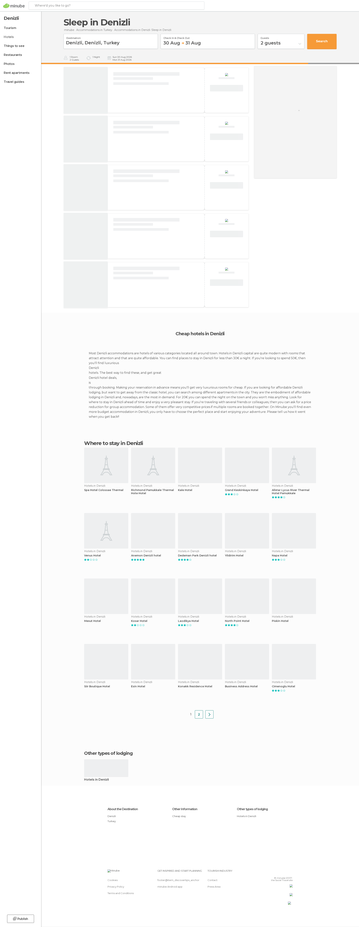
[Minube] (14, 5)
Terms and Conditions (121, 893)
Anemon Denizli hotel (146, 555)
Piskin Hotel (280, 621)
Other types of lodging (252, 809)
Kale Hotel (185, 490)
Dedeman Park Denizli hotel (197, 555)
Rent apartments (17, 73)
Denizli (112, 816)
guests (273, 43)
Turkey (112, 821)
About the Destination (123, 809)
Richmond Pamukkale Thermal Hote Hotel (152, 492)
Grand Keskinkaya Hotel (241, 490)
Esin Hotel (138, 686)
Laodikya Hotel (188, 621)
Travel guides (14, 82)
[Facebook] (271, 872)
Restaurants (13, 55)
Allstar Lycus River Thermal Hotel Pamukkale (290, 492)
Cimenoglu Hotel (283, 686)
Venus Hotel (92, 555)
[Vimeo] (283, 872)
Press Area (214, 886)
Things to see (14, 46)
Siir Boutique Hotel (97, 686)
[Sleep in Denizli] (209, 714)
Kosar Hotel (139, 621)
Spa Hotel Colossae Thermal (103, 490)
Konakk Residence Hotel (195, 686)
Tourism (10, 28)
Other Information (184, 809)
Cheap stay (179, 816)
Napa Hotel (279, 555)
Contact (212, 880)
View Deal (227, 88)
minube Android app (169, 886)
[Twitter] (277, 872)
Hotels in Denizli (96, 779)
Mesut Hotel (92, 621)
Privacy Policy (116, 886)
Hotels (9, 37)
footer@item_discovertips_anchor (178, 880)
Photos (9, 64)
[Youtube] (290, 872)
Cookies (113, 880)
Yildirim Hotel (234, 555)
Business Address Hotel (241, 686)
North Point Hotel (237, 621)
